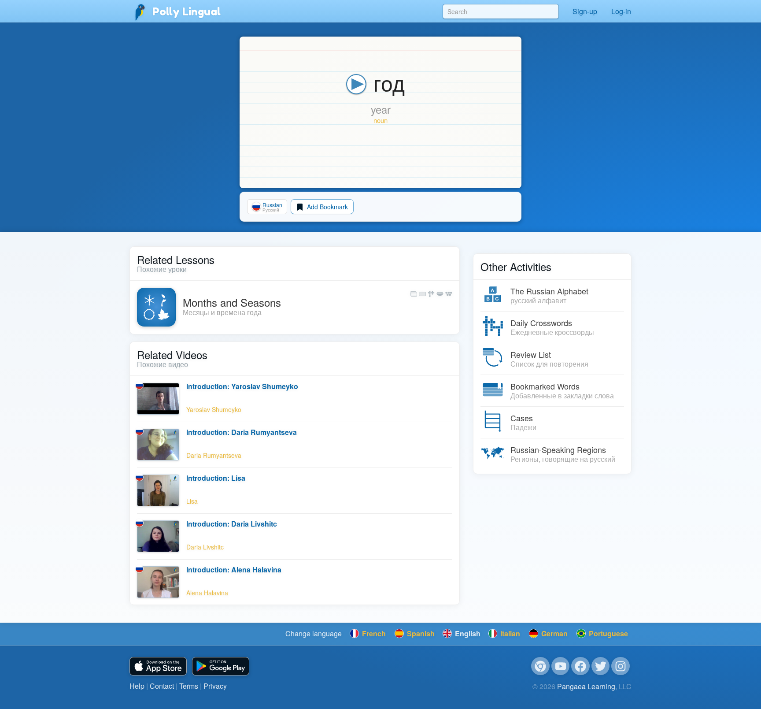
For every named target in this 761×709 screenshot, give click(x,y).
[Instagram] (620, 666)
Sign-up (585, 11)
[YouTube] (560, 666)
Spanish (420, 633)
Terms (188, 686)
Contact (162, 686)
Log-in (621, 11)
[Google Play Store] (220, 666)
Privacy (215, 686)
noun (380, 120)
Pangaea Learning (586, 686)
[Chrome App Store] (540, 666)
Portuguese (607, 633)
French (373, 633)
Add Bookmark (326, 206)
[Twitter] (600, 666)
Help (136, 686)
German (553, 633)
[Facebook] (580, 666)
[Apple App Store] (158, 666)
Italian (509, 633)
